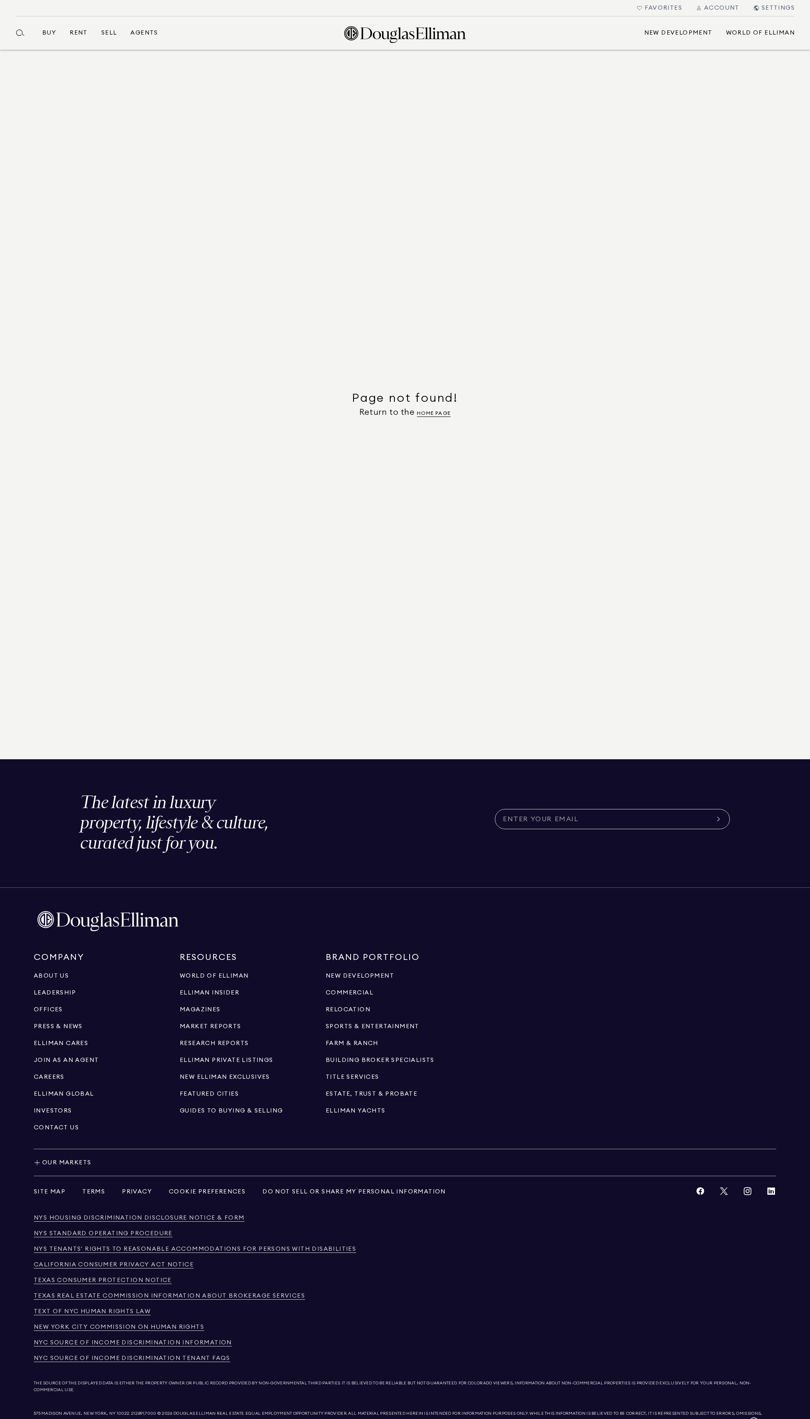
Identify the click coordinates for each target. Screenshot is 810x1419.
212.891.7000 (144, 1413)
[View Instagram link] (747, 1193)
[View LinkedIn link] (771, 1193)
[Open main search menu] (23, 33)
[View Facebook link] (700, 1193)
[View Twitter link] (724, 1193)
